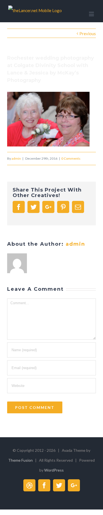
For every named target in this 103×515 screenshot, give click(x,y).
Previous (87, 33)
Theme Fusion (20, 460)
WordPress (54, 470)
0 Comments (70, 158)
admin (16, 158)
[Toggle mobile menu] (92, 14)
